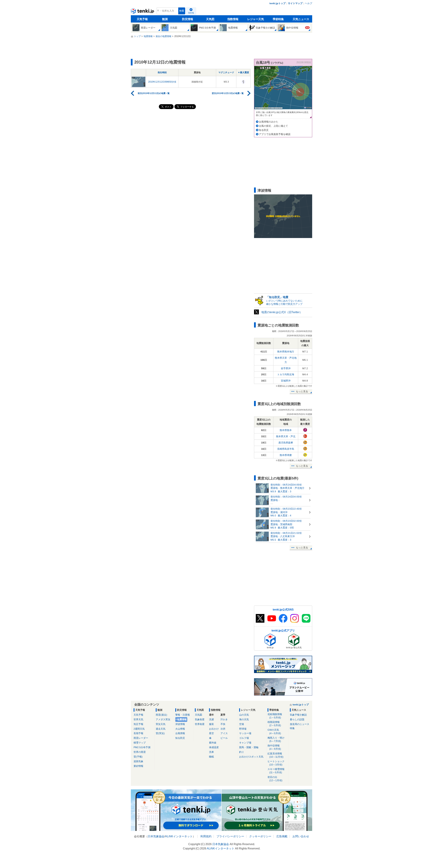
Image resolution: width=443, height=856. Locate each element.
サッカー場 (245, 733)
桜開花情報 (274, 724)
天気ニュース (301, 19)
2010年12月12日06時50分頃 (162, 81)
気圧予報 (138, 724)
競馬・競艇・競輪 (249, 747)
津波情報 (180, 724)
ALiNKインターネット (179, 836)
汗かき (224, 719)
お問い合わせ (300, 836)
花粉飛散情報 (275, 716)
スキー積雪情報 (276, 771)
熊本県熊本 (286, 430)
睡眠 (211, 756)
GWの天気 (274, 731)
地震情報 (182, 719)
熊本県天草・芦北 (285, 436)
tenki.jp (143, 11)
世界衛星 (200, 724)
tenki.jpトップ (277, 3)
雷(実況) (160, 733)
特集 (292, 728)
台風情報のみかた (268, 121)
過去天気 (160, 728)
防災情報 (187, 19)
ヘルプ (308, 3)
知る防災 (264, 130)
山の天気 (244, 714)
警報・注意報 (182, 714)
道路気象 (138, 761)
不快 (222, 724)
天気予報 (142, 19)
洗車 (211, 752)
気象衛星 (200, 719)
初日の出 (275, 779)
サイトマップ (295, 3)
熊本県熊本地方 (285, 351)
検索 (181, 11)
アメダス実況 (163, 719)
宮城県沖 (286, 380)
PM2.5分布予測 (142, 747)
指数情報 (232, 19)
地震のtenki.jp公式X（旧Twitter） (281, 312)
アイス (224, 733)
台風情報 (180, 733)
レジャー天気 (255, 19)
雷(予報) (138, 756)
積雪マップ (140, 742)
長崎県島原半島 (285, 448)
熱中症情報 (274, 747)
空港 (241, 724)
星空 (211, 733)
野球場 (242, 728)
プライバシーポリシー (230, 836)
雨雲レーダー (141, 738)
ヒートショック (276, 763)
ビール (224, 738)
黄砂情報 (138, 766)
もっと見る (302, 391)
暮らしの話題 (297, 719)
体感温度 (214, 747)
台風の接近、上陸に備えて (273, 126)
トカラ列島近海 (285, 374)
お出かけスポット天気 (251, 756)
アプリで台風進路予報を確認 (274, 134)
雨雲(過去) (161, 714)
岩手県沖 (286, 368)
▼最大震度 (243, 72)
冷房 (222, 728)
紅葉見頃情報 (275, 755)
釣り (241, 752)
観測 (165, 19)
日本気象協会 (156, 836)
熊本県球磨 (286, 455)
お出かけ (214, 728)
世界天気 (138, 719)
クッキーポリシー (260, 836)
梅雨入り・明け (276, 739)
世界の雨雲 (140, 752)
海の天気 (244, 719)
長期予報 (138, 733)
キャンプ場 (245, 742)
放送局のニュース (299, 724)
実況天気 (160, 724)
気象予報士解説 (298, 714)
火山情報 (180, 728)
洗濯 (211, 719)
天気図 (210, 19)
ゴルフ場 (244, 738)
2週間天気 (139, 728)
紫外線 (212, 742)
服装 (211, 724)
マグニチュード (226, 72)
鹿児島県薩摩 (285, 442)
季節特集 (278, 19)
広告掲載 (281, 836)
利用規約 (205, 836)
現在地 (191, 13)
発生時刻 (162, 72)
